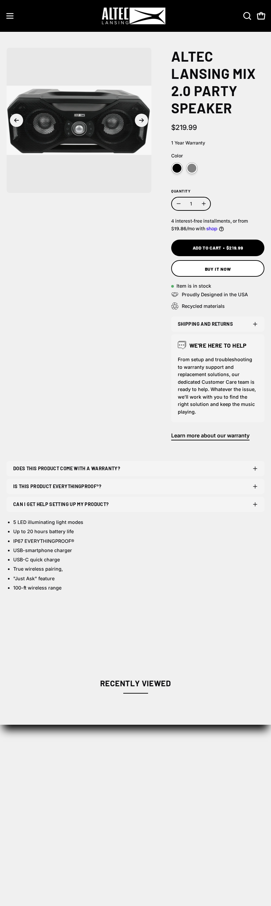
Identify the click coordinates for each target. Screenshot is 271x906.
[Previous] (16, 120)
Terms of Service (28, 847)
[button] (246, 16)
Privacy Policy (24, 836)
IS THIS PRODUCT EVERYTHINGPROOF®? (57, 486)
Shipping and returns (205, 324)
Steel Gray (192, 168)
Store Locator (159, 762)
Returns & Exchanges (33, 825)
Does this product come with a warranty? (66, 468)
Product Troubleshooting (173, 825)
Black (177, 168)
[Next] (141, 120)
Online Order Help (164, 814)
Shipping (18, 814)
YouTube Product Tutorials (175, 847)
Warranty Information (168, 836)
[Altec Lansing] (135, 16)
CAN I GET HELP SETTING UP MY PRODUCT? (61, 504)
